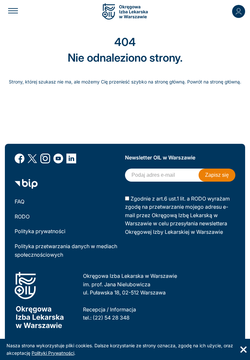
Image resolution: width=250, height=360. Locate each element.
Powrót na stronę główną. (214, 81)
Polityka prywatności (40, 231)
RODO (22, 216)
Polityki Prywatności (53, 353)
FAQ (19, 201)
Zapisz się (217, 175)
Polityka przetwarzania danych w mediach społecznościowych (66, 250)
